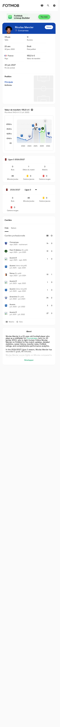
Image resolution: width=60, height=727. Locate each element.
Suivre (49, 27)
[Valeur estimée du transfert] (32, 110)
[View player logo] (9, 30)
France (10, 56)
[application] (33, 133)
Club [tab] (7, 228)
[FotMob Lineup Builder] (29, 16)
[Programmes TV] (42, 5)
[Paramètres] (54, 5)
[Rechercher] (48, 5)
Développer (29, 360)
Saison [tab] (13, 228)
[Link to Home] (10, 5)
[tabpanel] (29, 275)
